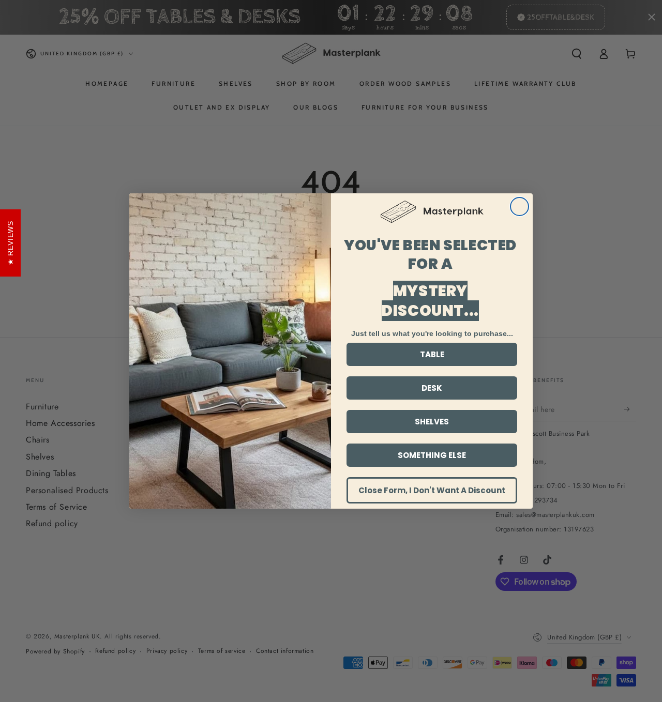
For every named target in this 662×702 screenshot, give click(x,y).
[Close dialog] (519, 206)
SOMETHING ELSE (432, 455)
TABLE (432, 354)
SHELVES (432, 421)
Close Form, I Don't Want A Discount (431, 490)
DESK (432, 388)
